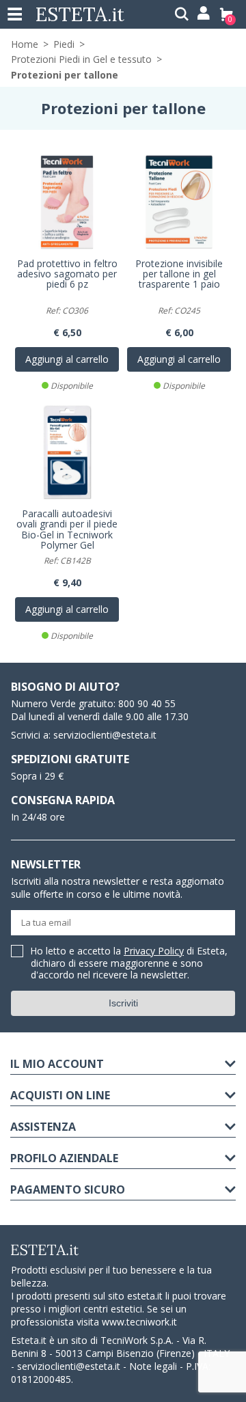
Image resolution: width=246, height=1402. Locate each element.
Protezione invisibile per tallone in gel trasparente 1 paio (179, 274)
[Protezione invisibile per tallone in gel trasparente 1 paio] (179, 202)
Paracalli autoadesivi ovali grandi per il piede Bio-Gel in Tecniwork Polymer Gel (67, 529)
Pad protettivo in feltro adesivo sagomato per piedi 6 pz (67, 274)
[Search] (182, 14)
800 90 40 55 (147, 703)
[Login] (203, 14)
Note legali (153, 1366)
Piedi (63, 44)
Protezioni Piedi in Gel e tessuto (81, 59)
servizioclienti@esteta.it (104, 734)
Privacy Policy (154, 950)
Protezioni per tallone (64, 74)
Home (24, 44)
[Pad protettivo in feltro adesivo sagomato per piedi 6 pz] (67, 202)
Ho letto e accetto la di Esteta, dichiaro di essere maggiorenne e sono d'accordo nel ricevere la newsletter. (129, 963)
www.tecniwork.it (139, 1321)
